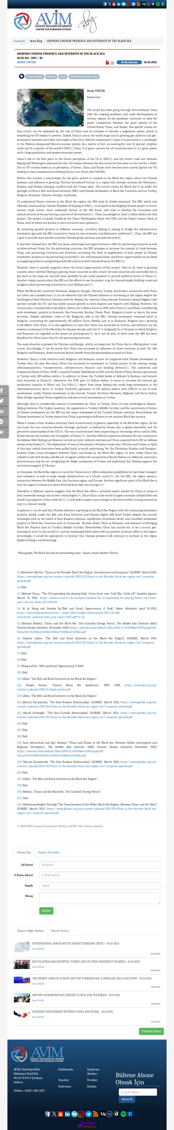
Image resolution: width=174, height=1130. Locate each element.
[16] (50, 380)
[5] (92, 214)
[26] (56, 531)
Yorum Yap (24, 852)
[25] (63, 500)
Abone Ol (127, 1099)
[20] (82, 436)
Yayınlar (63, 1080)
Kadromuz (64, 1086)
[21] (43, 444)
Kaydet (46, 911)
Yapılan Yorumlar (49, 852)
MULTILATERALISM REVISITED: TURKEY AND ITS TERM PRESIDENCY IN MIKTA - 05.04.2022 (86, 961)
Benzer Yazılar (60, 931)
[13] (125, 308)
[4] (91, 206)
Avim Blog (36, 41)
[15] (126, 367)
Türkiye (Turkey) (34, 76)
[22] (111, 476)
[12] (90, 284)
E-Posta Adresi (23, 875)
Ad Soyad (27, 865)
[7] (132, 233)
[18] (135, 389)
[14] (90, 333)
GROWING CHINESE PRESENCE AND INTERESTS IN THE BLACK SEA (89, 41)
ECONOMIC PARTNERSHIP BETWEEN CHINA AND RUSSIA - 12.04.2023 (72, 1011)
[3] (110, 159)
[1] (111, 140)
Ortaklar (92, 1080)
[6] (96, 223)
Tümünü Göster (151, 1031)
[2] (70, 148)
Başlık (29, 885)
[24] (78, 495)
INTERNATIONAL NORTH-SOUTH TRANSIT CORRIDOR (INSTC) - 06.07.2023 (75, 943)
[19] (60, 431)
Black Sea (51, 76)
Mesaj (29, 896)
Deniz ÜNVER (26, 62)
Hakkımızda (65, 1069)
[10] (122, 261)
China (63, 76)
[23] (101, 485)
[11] (154, 276)
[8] (119, 238)
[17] (75, 385)
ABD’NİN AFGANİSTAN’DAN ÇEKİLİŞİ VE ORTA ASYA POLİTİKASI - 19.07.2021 (76, 995)
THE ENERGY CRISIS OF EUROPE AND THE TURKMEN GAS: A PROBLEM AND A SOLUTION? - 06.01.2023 (92, 978)
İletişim (91, 1086)
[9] (78, 257)
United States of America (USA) (84, 76)
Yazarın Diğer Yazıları (30, 931)
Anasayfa (19, 41)
